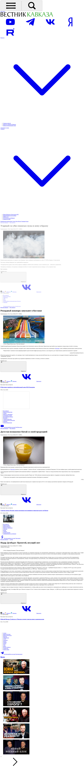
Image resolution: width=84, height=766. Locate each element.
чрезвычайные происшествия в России (12, 301)
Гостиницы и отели (7, 415)
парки (4, 672)
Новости (8, 291)
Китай (4, 530)
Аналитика (3, 127)
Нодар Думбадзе (6, 673)
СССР (4, 665)
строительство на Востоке (9, 420)
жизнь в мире (6, 676)
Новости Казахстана (7, 412)
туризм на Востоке (7, 419)
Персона (5, 663)
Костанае (57, 348)
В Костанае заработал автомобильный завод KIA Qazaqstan (18, 387)
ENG (4, 11)
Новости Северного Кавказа (9, 124)
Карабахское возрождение (6, 221)
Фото (17, 221)
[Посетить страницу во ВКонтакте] (50, 26)
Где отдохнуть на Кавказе (9, 218)
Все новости (12, 222)
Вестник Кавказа (4, 222)
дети (4, 671)
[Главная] (27, 16)
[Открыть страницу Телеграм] (30, 26)
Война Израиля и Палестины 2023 (11, 214)
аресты (4, 668)
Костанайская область (8, 416)
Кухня (27, 221)
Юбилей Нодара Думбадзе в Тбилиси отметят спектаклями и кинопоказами (22, 646)
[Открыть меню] (11, 6)
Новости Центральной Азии (9, 125)
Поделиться (23, 281)
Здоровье (23, 221)
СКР (4, 298)
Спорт (13, 221)
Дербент (5, 531)
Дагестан (5, 529)
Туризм (4, 413)
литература (5, 675)
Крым (4, 300)
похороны (5, 666)
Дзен (3, 291)
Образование (6, 664)
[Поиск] (32, 6)
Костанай (5, 418)
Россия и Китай (6, 532)
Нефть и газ (5, 216)
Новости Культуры (7, 662)
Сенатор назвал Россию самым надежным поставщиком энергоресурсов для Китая (24, 510)
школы (4, 670)
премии (5, 669)
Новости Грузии (6, 660)
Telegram (14, 291)
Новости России (6, 296)
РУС (2, 11)
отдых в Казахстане (7, 422)
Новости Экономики (7, 414)
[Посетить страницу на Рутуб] (10, 36)
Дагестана (12, 469)
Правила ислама (6, 219)
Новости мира (6, 525)
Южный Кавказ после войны (9, 215)
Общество (5, 297)
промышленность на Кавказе (9, 533)
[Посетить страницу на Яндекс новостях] (70, 26)
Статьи (7, 127)
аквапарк (5, 421)
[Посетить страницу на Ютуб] (10, 26)
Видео (19, 221)
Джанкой (5, 302)
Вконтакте (38, 291)
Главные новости (7, 123)
